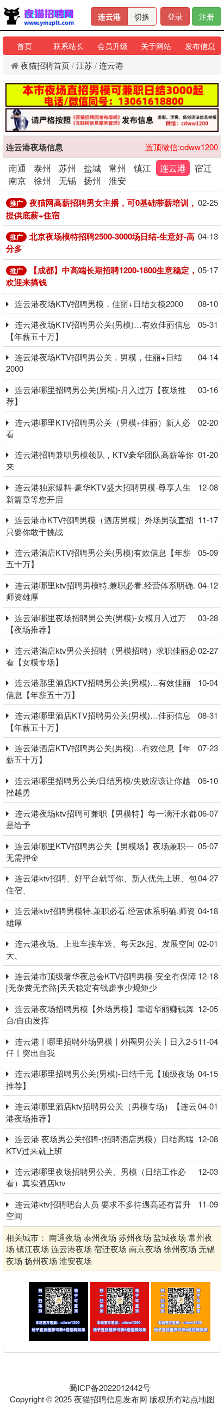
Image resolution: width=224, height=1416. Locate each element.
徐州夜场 (180, 1248)
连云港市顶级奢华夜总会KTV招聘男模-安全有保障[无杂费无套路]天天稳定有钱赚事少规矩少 (101, 981)
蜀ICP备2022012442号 (110, 1387)
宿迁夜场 (110, 1248)
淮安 (117, 180)
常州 (117, 168)
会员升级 (112, 45)
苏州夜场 (135, 1237)
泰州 (42, 168)
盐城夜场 (169, 1237)
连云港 (109, 16)
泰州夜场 (100, 1237)
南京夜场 (145, 1248)
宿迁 (203, 168)
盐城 (92, 168)
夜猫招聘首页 (45, 65)
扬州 (92, 180)
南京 (17, 180)
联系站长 (68, 45)
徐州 (42, 180)
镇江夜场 (32, 1248)
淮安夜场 (75, 1260)
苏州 (67, 168)
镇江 (142, 168)
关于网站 (156, 45)
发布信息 (200, 45)
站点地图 (198, 1399)
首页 (24, 45)
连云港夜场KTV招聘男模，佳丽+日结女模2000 (99, 303)
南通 (17, 168)
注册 (206, 16)
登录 (175, 16)
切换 (142, 16)
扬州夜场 (40, 1260)
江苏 (84, 65)
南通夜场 (65, 1237)
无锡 (67, 180)
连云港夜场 (71, 1248)
